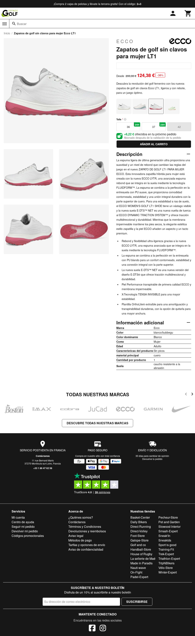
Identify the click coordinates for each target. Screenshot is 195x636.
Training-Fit (166, 549)
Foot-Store (137, 535)
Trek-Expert (166, 554)
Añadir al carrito (154, 144)
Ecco (125, 41)
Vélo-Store (165, 567)
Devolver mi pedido (25, 531)
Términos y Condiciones (84, 526)
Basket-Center (140, 517)
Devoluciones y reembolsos (87, 531)
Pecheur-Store (168, 517)
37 (158, 126)
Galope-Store (139, 540)
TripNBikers (166, 563)
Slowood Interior (169, 526)
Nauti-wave (138, 567)
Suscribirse (137, 601)
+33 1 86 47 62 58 (42, 468)
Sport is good (167, 545)
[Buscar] (14, 23)
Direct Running (140, 526)
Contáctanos (43, 455)
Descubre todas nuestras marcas (97, 423)
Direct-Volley (139, 531)
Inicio (7, 33)
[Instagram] (103, 628)
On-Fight (136, 572)
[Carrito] (188, 13)
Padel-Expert (139, 577)
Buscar (21, 24)
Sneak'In (164, 535)
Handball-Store (140, 549)
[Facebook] (92, 628)
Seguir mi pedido (23, 526)
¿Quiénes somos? (80, 517)
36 (133, 126)
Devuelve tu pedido (152, 458)
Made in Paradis (141, 563)
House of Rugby (141, 554)
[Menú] (4, 23)
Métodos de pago (80, 540)
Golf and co (138, 545)
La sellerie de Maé (142, 558)
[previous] (186, 394)
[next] (192, 394)
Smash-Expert (168, 531)
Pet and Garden (169, 522)
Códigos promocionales (28, 535)
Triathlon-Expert (169, 558)
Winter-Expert (167, 572)
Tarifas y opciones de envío (86, 545)
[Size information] (125, 119)
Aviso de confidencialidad (85, 549)
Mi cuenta (18, 517)
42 (179, 127)
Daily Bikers (138, 522)
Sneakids (164, 540)
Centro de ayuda (23, 522)
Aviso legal (75, 535)
